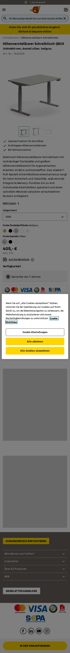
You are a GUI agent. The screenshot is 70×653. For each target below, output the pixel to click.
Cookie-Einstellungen (35, 332)
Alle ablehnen (35, 341)
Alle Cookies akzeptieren (35, 350)
